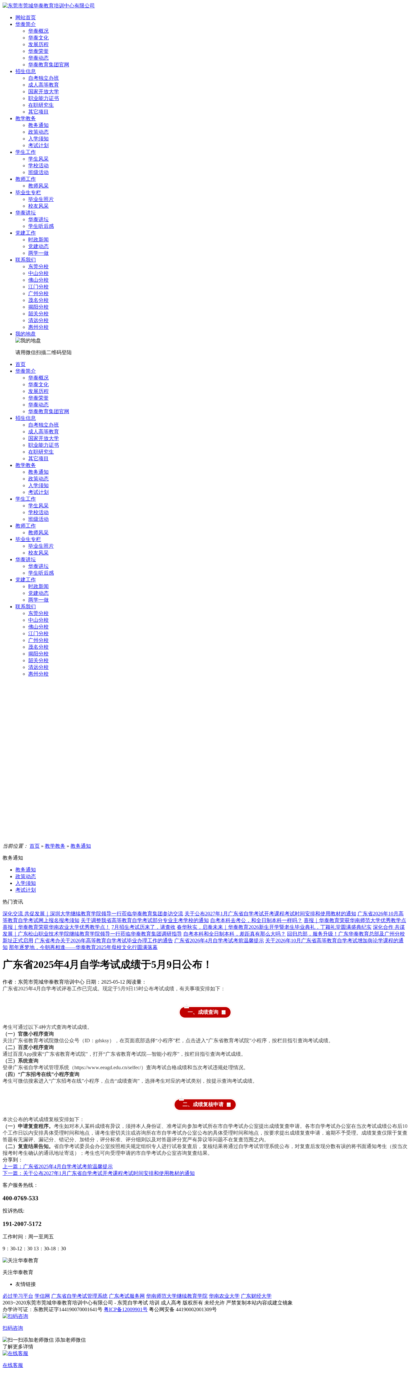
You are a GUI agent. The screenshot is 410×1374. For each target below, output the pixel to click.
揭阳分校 (38, 307)
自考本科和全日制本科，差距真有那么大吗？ (234, 934)
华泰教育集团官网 (48, 64)
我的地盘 (25, 334)
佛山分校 (38, 280)
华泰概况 (38, 31)
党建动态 (38, 246)
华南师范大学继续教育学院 (177, 1296)
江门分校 (38, 286)
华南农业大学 (224, 1296)
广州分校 (38, 293)
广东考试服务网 (127, 1296)
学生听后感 (41, 226)
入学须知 (38, 138)
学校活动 (38, 165)
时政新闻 (38, 239)
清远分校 (38, 320)
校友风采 (38, 206)
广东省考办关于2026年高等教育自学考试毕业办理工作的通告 (104, 940)
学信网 (42, 1296)
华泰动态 (38, 58)
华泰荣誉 (38, 51)
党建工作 (25, 233)
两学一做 (38, 253)
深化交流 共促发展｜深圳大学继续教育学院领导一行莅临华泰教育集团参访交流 (93, 913)
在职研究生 (41, 105)
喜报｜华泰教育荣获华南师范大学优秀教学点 (355, 920)
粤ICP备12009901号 (126, 1309)
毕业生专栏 (28, 192)
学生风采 (38, 159)
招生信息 (25, 71)
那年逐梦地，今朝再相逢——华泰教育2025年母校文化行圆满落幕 (83, 947)
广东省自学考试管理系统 (79, 1296)
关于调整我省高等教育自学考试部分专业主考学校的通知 (145, 920)
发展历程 (38, 44)
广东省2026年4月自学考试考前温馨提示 (219, 940)
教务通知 (38, 125)
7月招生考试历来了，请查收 (143, 927)
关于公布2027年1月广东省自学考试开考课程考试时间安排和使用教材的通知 (270, 913)
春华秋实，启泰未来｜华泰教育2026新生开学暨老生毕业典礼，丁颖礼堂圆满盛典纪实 (274, 927)
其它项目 (38, 111)
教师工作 (25, 179)
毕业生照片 (41, 199)
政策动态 (38, 132)
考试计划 (38, 145)
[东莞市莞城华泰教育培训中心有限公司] (49, 5)
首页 (20, 364)
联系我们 (25, 259)
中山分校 (38, 273)
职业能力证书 (43, 98)
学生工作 (25, 152)
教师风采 (38, 185)
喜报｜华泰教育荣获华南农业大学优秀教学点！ (56, 927)
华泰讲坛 (25, 212)
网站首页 (25, 17)
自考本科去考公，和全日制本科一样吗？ (256, 920)
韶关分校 (38, 313)
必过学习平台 (18, 1296)
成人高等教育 (43, 84)
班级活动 (38, 172)
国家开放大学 (43, 91)
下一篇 (99, 1173)
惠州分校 (38, 327)
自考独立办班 (43, 78)
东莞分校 (38, 266)
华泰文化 (38, 37)
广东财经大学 (256, 1296)
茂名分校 (38, 300)
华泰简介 (25, 24)
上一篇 (58, 1166)
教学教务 (25, 118)
